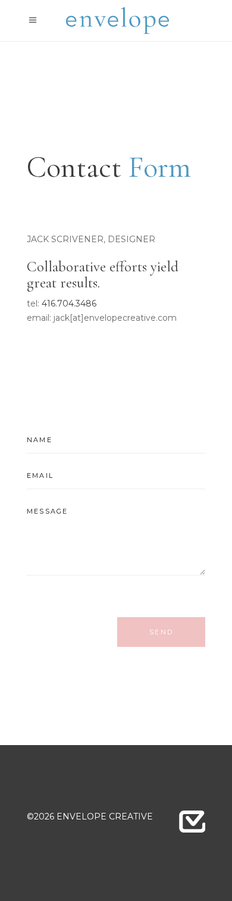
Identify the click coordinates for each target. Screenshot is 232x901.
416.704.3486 (69, 303)
